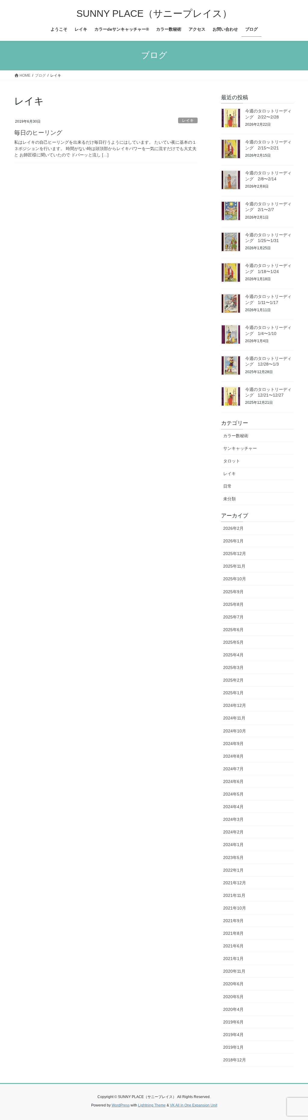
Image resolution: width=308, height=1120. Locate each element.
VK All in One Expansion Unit (193, 1105)
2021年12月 (234, 882)
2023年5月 (233, 857)
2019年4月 (233, 1034)
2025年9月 (233, 591)
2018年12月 (234, 1059)
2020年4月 (233, 1009)
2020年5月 (233, 996)
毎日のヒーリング (38, 132)
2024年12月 (234, 705)
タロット (231, 461)
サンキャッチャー (240, 448)
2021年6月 (233, 946)
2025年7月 (233, 617)
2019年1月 (233, 1047)
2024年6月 (233, 781)
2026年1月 (233, 541)
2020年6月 (233, 983)
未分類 (229, 498)
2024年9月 (233, 743)
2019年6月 (233, 1022)
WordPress (121, 1105)
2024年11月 (234, 718)
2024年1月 (233, 844)
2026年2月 (233, 528)
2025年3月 (233, 667)
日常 (227, 486)
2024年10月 (234, 731)
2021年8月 (233, 933)
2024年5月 (233, 794)
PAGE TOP (295, 1081)
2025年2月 (233, 680)
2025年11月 (234, 566)
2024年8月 (233, 756)
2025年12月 (234, 553)
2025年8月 (233, 604)
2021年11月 (234, 895)
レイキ (188, 120)
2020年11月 (234, 971)
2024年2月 (233, 832)
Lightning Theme (152, 1105)
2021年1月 (233, 958)
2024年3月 (233, 819)
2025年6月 (233, 629)
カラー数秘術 (235, 435)
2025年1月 (233, 692)
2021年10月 (234, 908)
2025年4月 (233, 654)
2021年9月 (233, 920)
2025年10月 (234, 578)
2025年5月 (233, 642)
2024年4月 (233, 806)
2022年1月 (233, 870)
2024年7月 (233, 768)
